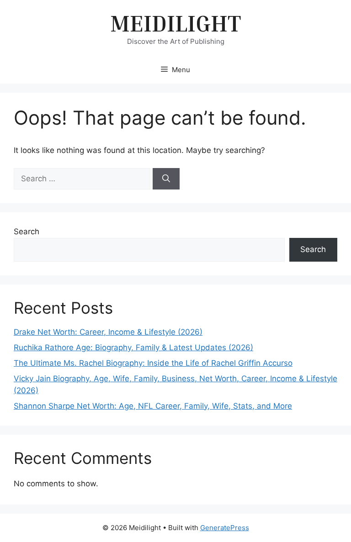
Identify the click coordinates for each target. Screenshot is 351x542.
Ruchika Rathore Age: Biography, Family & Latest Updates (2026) (133, 347)
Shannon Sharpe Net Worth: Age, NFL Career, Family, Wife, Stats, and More (153, 405)
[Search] (166, 179)
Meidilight (175, 23)
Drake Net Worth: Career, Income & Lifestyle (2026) (108, 332)
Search (26, 231)
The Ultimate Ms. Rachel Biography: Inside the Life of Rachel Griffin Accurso (153, 363)
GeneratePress (224, 527)
